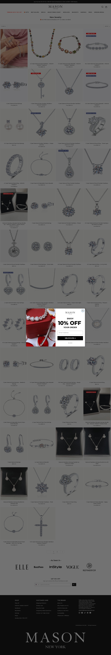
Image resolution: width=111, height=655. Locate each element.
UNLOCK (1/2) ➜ (70, 338)
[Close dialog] (82, 310)
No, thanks (70, 342)
